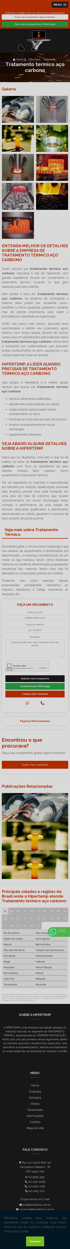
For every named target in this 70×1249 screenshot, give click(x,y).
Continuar (35, 1241)
